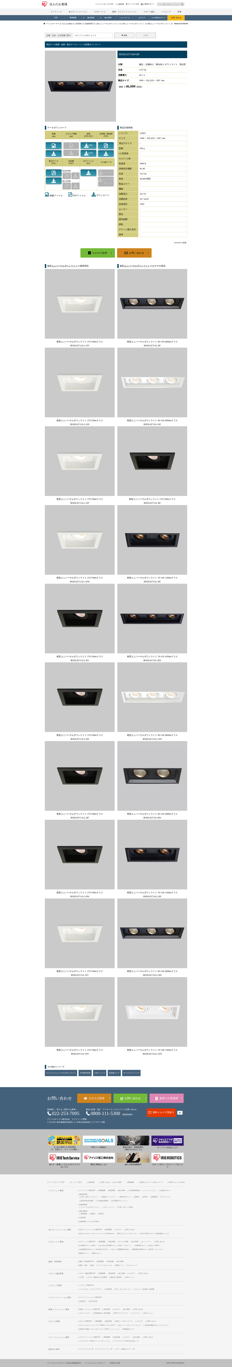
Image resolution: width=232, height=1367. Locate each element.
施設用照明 (83, 1194)
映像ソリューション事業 (58, 1309)
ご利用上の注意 (114, 1363)
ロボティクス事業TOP (87, 1242)
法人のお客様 (58, 4)
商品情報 (112, 1190)
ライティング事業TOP (87, 1190)
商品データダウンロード (124, 1321)
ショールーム (124, 18)
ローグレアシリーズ (131, 1073)
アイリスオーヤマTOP (105, 4)
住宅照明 (82, 1218)
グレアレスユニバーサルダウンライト (61, 1073)
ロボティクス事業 (56, 1242)
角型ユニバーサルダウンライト (62, 266)
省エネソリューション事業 (59, 1230)
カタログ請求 (99, 253)
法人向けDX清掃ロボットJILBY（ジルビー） (115, 1245)
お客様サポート (149, 4)
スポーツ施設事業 (56, 1274)
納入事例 (108, 18)
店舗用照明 (83, 1205)
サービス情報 (123, 1242)
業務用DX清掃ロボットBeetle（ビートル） (148, 1249)
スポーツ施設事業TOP (87, 1273)
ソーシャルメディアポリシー (95, 1363)
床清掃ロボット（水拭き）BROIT (147, 1245)
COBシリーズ (99, 1073)
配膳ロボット (84, 1253)
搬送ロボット (97, 1253)
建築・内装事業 (55, 1262)
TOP (56, 18)
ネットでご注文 (133, 4)
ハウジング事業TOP (86, 1285)
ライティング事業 (56, 1191)
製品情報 (90, 18)
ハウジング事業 (55, 1285)
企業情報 (120, 4)
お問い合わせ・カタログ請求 (111, 1182)
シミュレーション (149, 1190)
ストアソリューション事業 (59, 1298)
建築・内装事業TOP (86, 1261)
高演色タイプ (114, 1073)
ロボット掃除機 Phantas (120, 1249)
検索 (125, 35)
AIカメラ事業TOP (85, 1321)
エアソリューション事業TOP (89, 1337)
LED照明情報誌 (134, 1190)
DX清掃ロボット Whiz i (87, 1245)
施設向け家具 (54, 1349)
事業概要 (73, 18)
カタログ (141, 18)
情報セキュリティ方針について (151, 1182)
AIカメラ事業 (54, 1321)
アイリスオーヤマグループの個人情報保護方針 (64, 1363)
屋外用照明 (83, 1211)
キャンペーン (146, 1242)
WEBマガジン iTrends (177, 1182)
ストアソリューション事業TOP (90, 1297)
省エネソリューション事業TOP (90, 1229)
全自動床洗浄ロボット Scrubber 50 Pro (93, 1249)
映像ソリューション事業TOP (89, 1309)
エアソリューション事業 (58, 1337)
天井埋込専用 (85, 1073)
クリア (145, 35)
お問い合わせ (176, 18)
